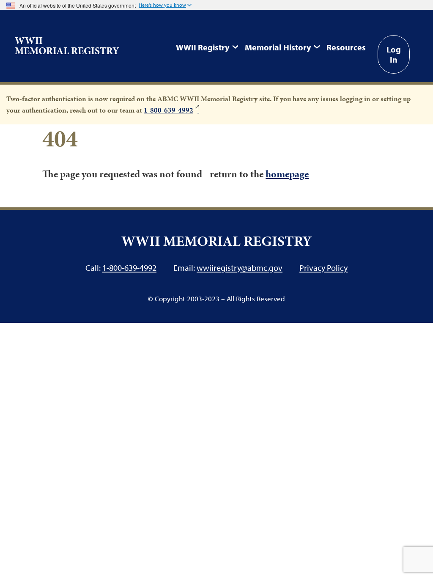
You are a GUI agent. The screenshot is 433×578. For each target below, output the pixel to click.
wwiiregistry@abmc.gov (239, 267)
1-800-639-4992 (168, 110)
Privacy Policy (323, 267)
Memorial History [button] (278, 46)
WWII (67, 46)
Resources (346, 46)
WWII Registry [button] (202, 46)
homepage (287, 174)
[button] (165, 5)
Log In (393, 54)
